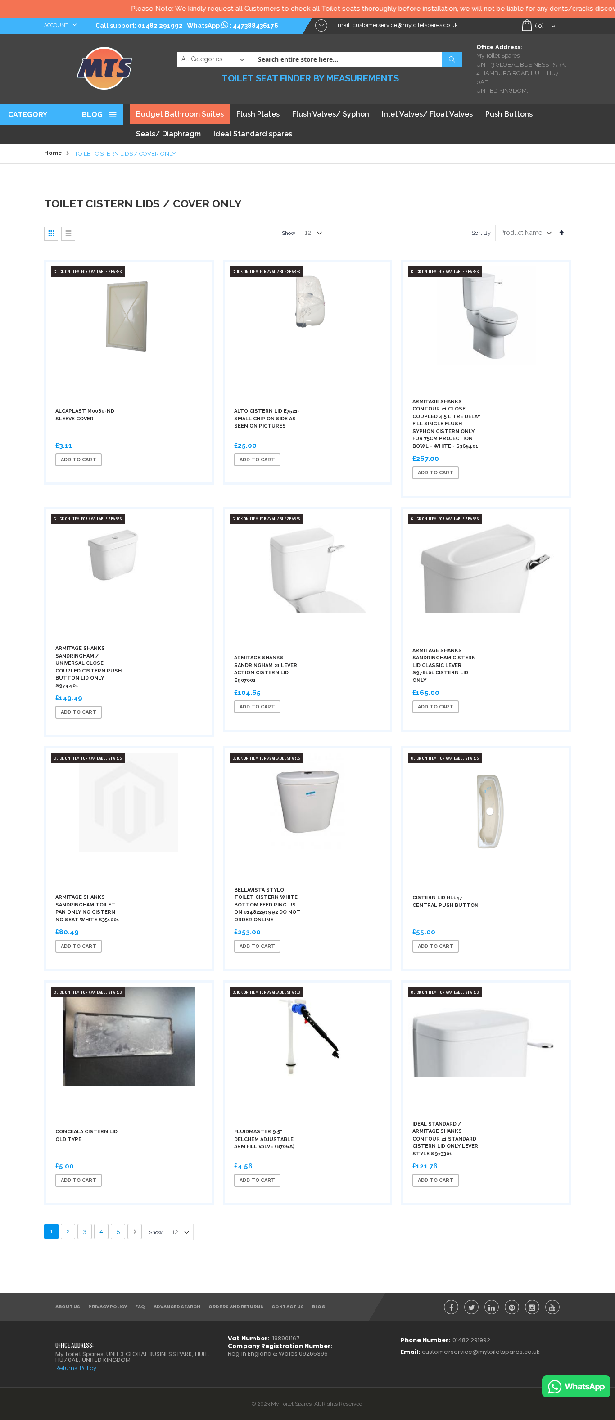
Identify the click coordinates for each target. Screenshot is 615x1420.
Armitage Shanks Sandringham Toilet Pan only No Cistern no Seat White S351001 (87, 908)
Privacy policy (107, 1306)
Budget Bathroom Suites (180, 114)
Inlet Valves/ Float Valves (427, 114)
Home (53, 152)
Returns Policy (75, 1368)
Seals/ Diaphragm (168, 134)
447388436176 (255, 25)
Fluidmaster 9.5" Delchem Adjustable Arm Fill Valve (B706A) (264, 1139)
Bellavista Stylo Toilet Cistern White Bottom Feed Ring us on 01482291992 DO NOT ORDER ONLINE (267, 905)
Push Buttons (509, 114)
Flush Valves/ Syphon (330, 114)
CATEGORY (27, 114)
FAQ (140, 1306)
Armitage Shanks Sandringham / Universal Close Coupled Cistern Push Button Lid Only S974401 (88, 667)
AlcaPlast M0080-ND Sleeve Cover (84, 415)
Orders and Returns (235, 1306)
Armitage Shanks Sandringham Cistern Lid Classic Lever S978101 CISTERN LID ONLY (444, 665)
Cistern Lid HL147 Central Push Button (445, 901)
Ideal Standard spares (252, 134)
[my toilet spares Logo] (104, 66)
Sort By (481, 233)
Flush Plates (258, 114)
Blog (92, 114)
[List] (68, 234)
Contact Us (287, 1306)
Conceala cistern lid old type (86, 1135)
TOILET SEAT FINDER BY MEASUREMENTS (310, 78)
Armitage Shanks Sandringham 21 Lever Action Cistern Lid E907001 (265, 669)
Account (57, 25)
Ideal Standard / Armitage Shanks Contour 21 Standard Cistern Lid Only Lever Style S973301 (445, 1139)
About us (67, 1306)
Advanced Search (177, 1306)
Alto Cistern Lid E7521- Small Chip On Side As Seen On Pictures (267, 418)
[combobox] (355, 59)
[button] (142, 460)
